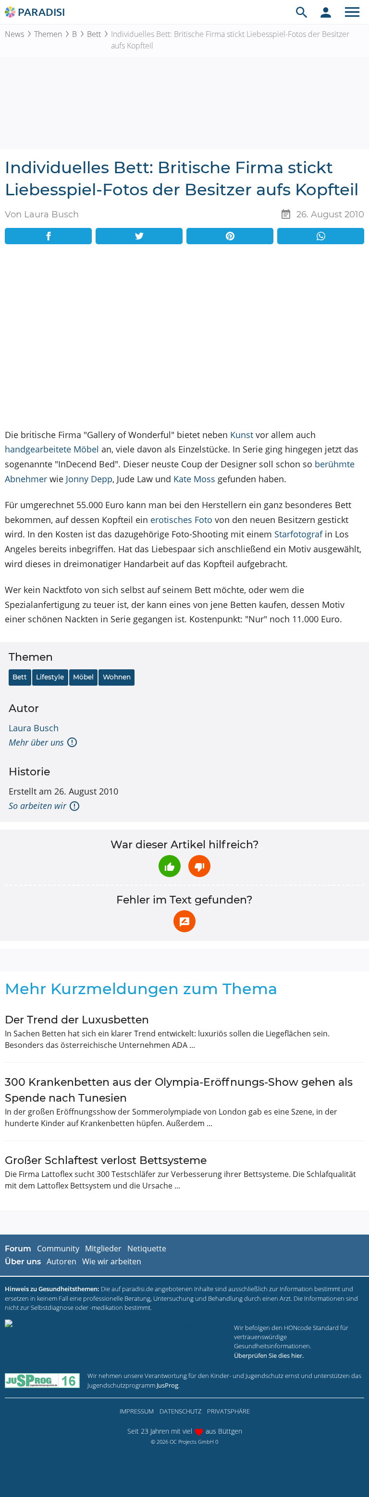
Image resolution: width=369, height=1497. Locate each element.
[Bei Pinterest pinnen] (229, 236)
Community (58, 1248)
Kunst (241, 434)
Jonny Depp (89, 479)
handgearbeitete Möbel (52, 449)
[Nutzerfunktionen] (326, 12)
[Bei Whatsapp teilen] (320, 236)
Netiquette (146, 1248)
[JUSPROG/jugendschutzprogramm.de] (42, 1381)
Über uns (23, 1261)
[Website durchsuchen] (302, 12)
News (14, 34)
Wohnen (117, 677)
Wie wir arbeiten (111, 1261)
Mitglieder (103, 1248)
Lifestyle (50, 677)
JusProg (167, 1385)
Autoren (61, 1261)
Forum (18, 1248)
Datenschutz (180, 1411)
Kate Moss (194, 479)
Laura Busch (34, 728)
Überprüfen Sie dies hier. (269, 1355)
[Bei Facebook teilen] (48, 236)
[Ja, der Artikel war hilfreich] (170, 866)
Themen (48, 34)
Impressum (137, 1411)
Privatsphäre (228, 1411)
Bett (94, 34)
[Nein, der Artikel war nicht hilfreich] (199, 866)
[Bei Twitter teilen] (139, 236)
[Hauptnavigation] (352, 12)
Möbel (83, 677)
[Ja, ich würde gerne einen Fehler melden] (184, 921)
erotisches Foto (181, 519)
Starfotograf (298, 534)
